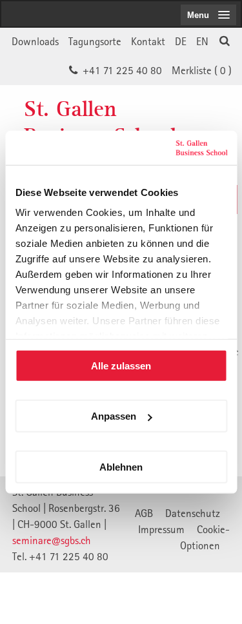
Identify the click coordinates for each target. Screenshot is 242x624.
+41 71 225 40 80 (122, 70)
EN (202, 41)
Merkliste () (202, 70)
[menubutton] (208, 14)
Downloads (35, 41)
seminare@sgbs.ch (51, 540)
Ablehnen (121, 466)
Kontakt (148, 41)
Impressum (161, 529)
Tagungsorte (94, 41)
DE (181, 41)
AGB (144, 513)
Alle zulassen (121, 365)
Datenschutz (192, 513)
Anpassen (113, 416)
